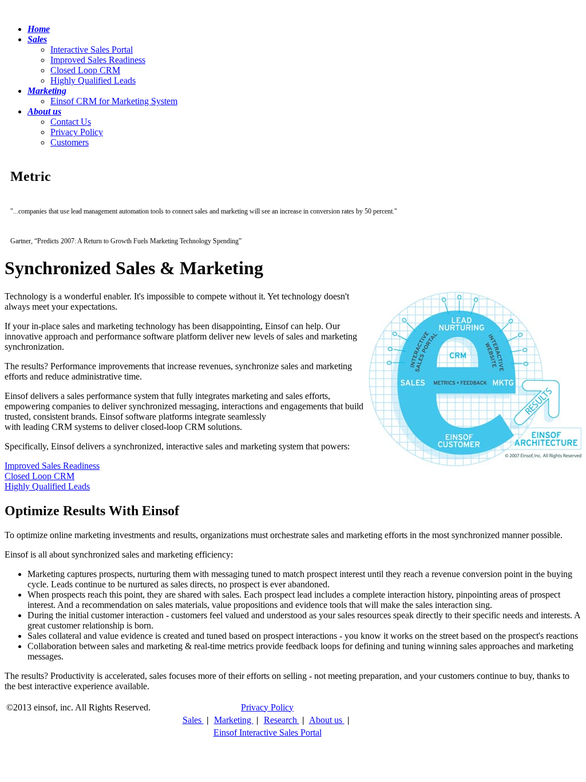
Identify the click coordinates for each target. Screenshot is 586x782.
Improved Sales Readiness (97, 60)
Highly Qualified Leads (93, 80)
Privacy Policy (76, 132)
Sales (193, 720)
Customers (69, 142)
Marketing (234, 720)
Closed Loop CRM (85, 70)
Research (281, 720)
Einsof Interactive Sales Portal (267, 732)
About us (327, 720)
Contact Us (70, 122)
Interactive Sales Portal (91, 49)
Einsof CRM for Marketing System (113, 101)
